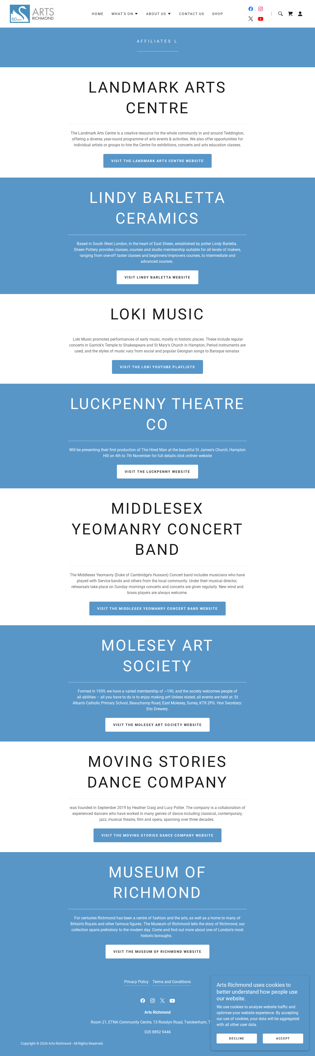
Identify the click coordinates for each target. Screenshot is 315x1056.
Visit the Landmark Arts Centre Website (157, 161)
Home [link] (98, 14)
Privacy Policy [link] (136, 981)
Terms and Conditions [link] (172, 981)
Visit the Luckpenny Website (157, 472)
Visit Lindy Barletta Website (157, 277)
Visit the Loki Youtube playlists (157, 367)
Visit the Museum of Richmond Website (157, 952)
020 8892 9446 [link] (157, 1032)
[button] (124, 14)
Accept (283, 1038)
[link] (32, 13)
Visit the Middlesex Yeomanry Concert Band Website (157, 608)
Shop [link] (217, 14)
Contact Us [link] (191, 14)
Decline (236, 1038)
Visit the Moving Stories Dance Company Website (157, 835)
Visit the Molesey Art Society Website (157, 725)
